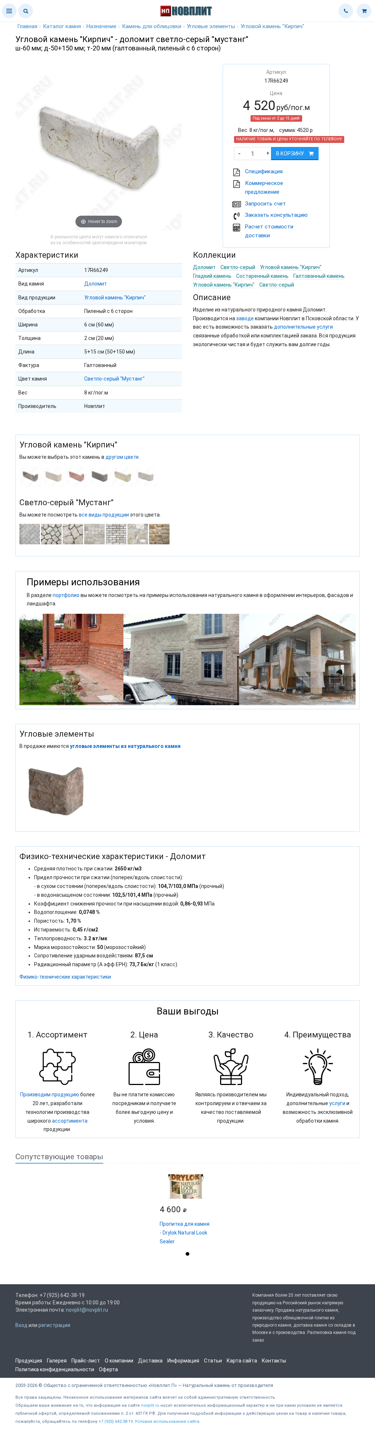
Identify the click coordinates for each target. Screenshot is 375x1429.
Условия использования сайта (167, 1421)
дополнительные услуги (303, 327)
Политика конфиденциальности (54, 1369)
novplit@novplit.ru (87, 1310)
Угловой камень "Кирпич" (115, 297)
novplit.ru (150, 1405)
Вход (21, 1325)
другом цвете (122, 457)
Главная (27, 26)
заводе (245, 318)
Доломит (95, 284)
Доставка (150, 1361)
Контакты (274, 1361)
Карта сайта (242, 1361)
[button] (9, 11)
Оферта (108, 1369)
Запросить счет (265, 203)
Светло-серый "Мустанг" (114, 379)
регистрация (54, 1325)
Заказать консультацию (276, 215)
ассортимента (70, 1121)
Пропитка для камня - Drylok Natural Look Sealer (184, 1232)
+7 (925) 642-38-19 (116, 1421)
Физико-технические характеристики (65, 977)
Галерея (57, 1361)
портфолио (66, 595)
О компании (119, 1361)
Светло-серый (237, 267)
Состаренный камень (262, 276)
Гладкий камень (212, 276)
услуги (337, 1103)
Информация (183, 1361)
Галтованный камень (319, 276)
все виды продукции (104, 515)
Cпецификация (264, 171)
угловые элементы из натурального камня (125, 746)
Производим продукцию (49, 1094)
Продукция (28, 1361)
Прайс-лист (85, 1361)
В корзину (290, 153)
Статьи (213, 1361)
